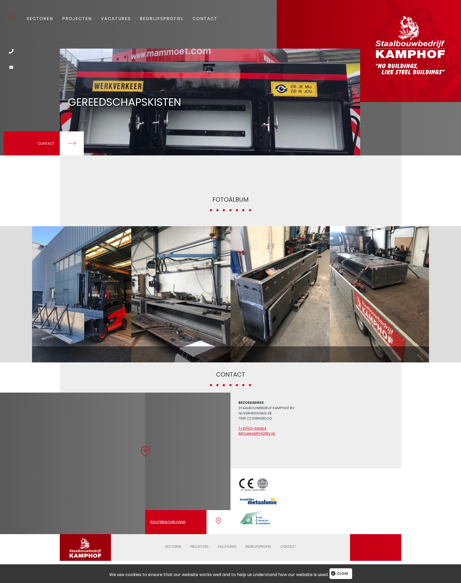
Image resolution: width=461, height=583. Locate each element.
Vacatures (116, 19)
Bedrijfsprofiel (162, 19)
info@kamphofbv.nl (257, 433)
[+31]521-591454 (252, 428)
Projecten (77, 19)
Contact (205, 19)
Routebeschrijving (167, 522)
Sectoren (40, 19)
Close (342, 573)
